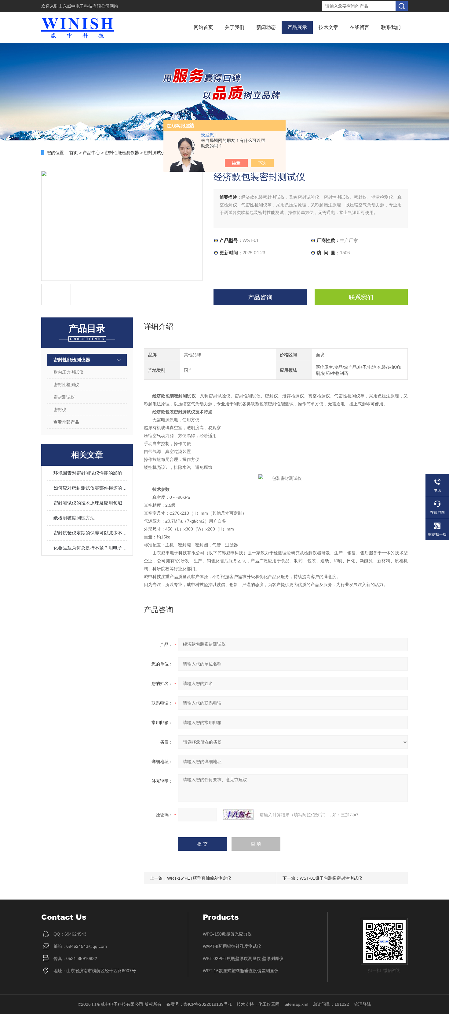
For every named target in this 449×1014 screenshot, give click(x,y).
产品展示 (297, 27)
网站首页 (203, 27)
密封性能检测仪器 (122, 152)
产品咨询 (260, 297)
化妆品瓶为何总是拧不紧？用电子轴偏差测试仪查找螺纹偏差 (90, 547)
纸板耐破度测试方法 (74, 517)
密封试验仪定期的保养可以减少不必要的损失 (90, 532)
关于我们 (234, 27)
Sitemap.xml (296, 1004)
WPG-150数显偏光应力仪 (227, 934)
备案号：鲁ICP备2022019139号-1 (199, 1004)
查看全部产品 (66, 422)
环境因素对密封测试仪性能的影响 (87, 473)
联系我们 (391, 27)
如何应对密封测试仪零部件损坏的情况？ (90, 488)
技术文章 (328, 27)
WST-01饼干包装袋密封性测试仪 (331, 878)
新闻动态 (266, 27)
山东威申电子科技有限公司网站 (88, 6)
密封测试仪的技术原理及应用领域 (87, 502)
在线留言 (359, 27)
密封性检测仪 (66, 384)
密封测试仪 (154, 152)
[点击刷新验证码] (238, 814)
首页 (73, 152)
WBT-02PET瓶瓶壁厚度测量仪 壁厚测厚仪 (243, 958)
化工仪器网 (268, 1004)
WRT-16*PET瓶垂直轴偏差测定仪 (199, 878)
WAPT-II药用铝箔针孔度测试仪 (232, 946)
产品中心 (91, 152)
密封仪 (59, 409)
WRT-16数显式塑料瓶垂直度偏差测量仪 (241, 970)
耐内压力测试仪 (68, 372)
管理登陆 (362, 1004)
